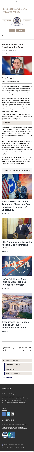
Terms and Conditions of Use (16, 447)
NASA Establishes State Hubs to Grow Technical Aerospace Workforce (14, 282)
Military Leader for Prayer (9, 50)
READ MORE (5, 214)
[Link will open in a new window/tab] (4, 414)
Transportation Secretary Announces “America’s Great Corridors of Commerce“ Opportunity (16, 205)
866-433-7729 (10, 397)
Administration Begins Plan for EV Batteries (8, 349)
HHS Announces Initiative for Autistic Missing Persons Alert (17, 245)
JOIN (12, 30)
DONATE (20, 30)
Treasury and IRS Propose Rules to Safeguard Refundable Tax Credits (15, 325)
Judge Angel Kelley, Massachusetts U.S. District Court (25, 349)
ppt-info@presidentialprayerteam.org (16, 402)
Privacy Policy (5, 447)
